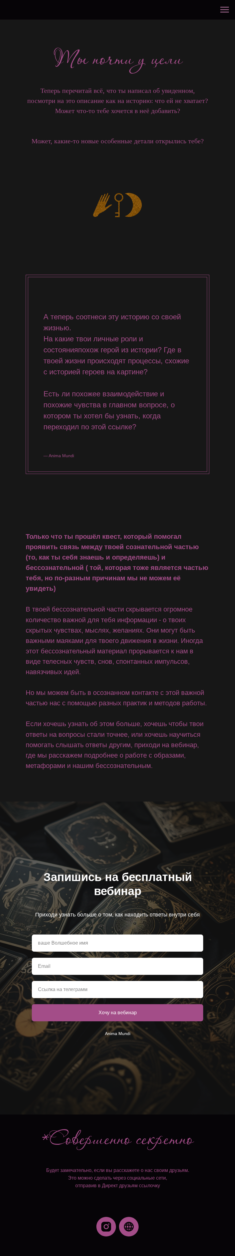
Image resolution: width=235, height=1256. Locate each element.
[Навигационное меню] (224, 10)
